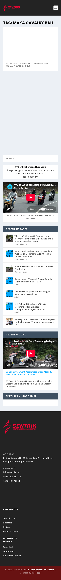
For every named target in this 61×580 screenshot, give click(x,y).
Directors (7, 522)
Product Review (20, 244)
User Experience (38, 118)
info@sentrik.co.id (12, 472)
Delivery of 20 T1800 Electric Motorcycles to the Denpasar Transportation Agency (34, 320)
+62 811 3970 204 (11, 481)
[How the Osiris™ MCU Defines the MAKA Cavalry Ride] (30, 90)
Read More (13, 142)
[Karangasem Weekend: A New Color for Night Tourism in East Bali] (9, 280)
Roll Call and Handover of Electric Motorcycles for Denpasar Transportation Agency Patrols (31, 307)
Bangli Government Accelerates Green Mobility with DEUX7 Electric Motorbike (29, 373)
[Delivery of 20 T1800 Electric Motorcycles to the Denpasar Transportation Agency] (9, 321)
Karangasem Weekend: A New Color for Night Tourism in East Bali (33, 280)
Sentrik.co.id (9, 518)
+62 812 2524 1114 (12, 476)
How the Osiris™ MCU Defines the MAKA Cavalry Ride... (27, 65)
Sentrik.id (8, 547)
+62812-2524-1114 (30, 177)
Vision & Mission (11, 531)
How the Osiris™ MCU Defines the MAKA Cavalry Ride (28, 112)
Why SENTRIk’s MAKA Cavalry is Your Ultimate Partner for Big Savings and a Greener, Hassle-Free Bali (33, 239)
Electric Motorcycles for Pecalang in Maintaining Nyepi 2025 (32, 292)
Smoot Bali (8, 551)
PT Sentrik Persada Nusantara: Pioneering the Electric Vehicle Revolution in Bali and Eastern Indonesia (29, 384)
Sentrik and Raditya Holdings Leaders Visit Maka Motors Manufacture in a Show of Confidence (33, 254)
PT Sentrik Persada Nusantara (39, 569)
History (6, 527)
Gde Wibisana (14, 118)
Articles (17, 284)
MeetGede (36, 573)
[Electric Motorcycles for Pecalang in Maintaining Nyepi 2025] (9, 293)
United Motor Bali (12, 555)
